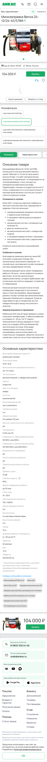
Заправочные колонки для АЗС (15, 601)
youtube (13, 669)
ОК (23, 756)
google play (13, 682)
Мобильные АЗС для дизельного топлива (19, 596)
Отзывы (30, 726)
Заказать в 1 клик (35, 99)
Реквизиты (32, 718)
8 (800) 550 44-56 (20, 645)
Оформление (8, 695)
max (20, 669)
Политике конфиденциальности (28, 749)
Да (33, 11)
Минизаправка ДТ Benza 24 (14, 580)
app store (33, 682)
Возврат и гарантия (7, 701)
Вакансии (31, 722)
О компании (32, 714)
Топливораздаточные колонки (15, 606)
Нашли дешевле (15, 99)
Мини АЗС (31, 580)
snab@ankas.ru (18, 656)
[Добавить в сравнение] (36, 80)
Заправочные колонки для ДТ (31, 585)
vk (6, 669)
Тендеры (31, 699)
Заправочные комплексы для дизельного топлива (22, 590)
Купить (35, 74)
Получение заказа (11, 707)
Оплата (5, 711)
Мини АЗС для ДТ (10, 585)
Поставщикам (33, 704)
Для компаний (34, 695)
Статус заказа (9, 721)
